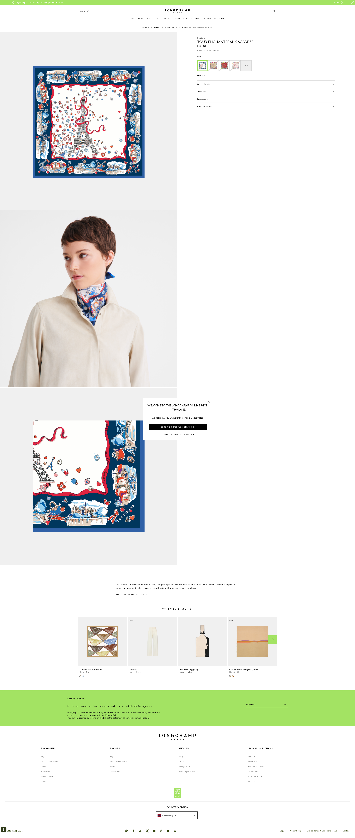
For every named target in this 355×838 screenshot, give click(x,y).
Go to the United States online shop (178, 427)
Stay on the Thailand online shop (178, 435)
